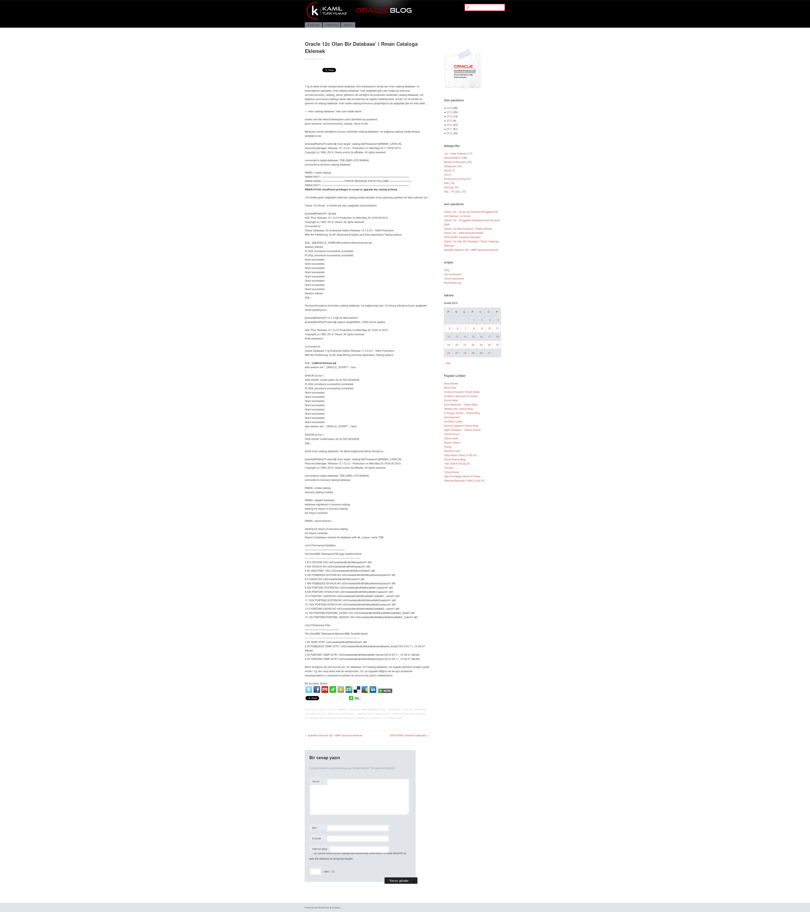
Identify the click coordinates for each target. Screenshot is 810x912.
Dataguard (450, 166)
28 (464, 353)
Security (448, 187)
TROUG (448, 468)
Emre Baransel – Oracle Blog (460, 404)
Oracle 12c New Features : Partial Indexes (468, 228)
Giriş (446, 270)
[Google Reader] (365, 689)
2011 (452, 129)
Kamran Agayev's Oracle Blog (461, 425)
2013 (451, 120)
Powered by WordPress (317, 907)
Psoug (447, 446)
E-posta (318, 838)
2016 (452, 108)
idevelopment (452, 417)
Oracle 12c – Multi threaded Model (463, 233)
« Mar (447, 363)
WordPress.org (452, 282)
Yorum (316, 781)
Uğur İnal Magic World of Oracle (462, 476)
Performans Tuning (455, 178)
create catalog (349, 709)
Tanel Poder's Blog (455, 459)
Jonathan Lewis (453, 421)
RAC (447, 183)
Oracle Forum (452, 434)
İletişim (348, 25)
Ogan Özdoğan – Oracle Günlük (462, 430)
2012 (452, 124)
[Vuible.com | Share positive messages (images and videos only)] (332, 692)
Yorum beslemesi (454, 278)
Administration (452, 157)
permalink (394, 718)
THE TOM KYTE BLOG (457, 463)
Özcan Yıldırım (452, 442)
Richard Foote (452, 451)
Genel (447, 170)
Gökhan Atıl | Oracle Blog (458, 408)
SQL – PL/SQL (452, 191)
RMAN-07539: (366, 714)
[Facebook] (316, 689)
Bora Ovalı (450, 387)
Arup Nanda (451, 383)
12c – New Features (455, 153)
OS (446, 174)
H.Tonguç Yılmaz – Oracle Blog (462, 413)
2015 (452, 112)
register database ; (342, 714)
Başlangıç (314, 25)
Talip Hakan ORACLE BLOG (460, 455)
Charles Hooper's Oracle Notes (462, 392)
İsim (318, 828)
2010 (452, 133)
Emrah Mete (451, 400)
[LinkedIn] (373, 689)
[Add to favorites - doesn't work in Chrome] (341, 689)
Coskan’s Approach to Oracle (461, 396)
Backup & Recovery (455, 162)
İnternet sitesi (319, 849)
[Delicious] (357, 689)
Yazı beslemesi (452, 274)
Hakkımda (331, 25)
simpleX (336, 907)
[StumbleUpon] (349, 689)
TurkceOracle (451, 472)
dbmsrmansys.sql (373, 709)
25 (497, 344)
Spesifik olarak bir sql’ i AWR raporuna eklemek (333, 735)
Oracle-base (451, 438)
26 (448, 353)
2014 (452, 116)
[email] (324, 689)
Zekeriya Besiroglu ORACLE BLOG (464, 480)
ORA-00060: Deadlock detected (409, 735)
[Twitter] (308, 689)
